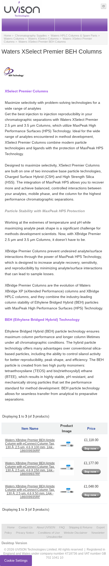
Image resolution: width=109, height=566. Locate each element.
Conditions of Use (49, 532)
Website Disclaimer (75, 532)
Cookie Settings (16, 560)
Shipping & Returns (81, 527)
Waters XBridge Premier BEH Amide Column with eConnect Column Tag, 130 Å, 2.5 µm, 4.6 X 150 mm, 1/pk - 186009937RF (30, 468)
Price (91, 428)
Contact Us (26, 527)
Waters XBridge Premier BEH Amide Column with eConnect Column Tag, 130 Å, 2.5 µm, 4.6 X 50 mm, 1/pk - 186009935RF (30, 492)
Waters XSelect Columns (43, 38)
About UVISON (46, 527)
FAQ (62, 527)
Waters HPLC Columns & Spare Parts (74, 35)
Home (7, 35)
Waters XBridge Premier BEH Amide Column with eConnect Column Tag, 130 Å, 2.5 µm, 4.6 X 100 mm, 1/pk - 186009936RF (30, 445)
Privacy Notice (25, 532)
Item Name (30, 428)
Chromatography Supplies (31, 35)
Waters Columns (14, 38)
